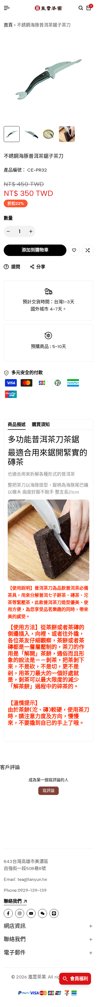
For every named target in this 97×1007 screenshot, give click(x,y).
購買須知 (41, 424)
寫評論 (48, 790)
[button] (74, 250)
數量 (8, 218)
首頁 (8, 25)
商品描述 (17, 424)
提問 (15, 267)
